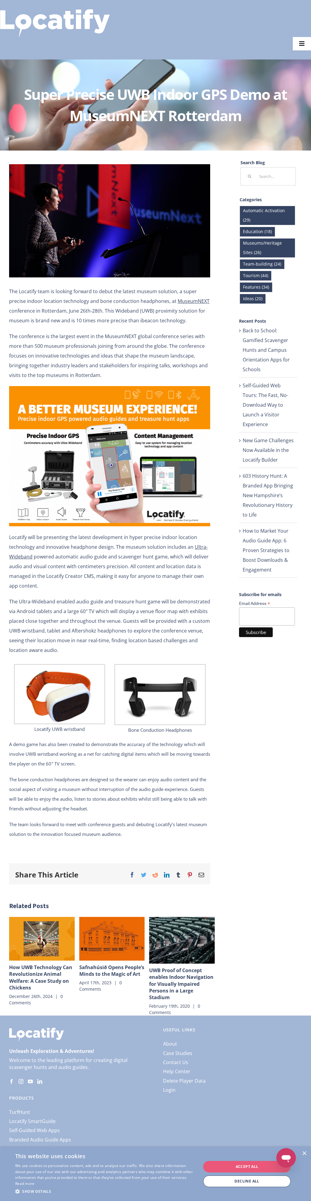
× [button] (304, 1153)
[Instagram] (21, 1081)
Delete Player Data (184, 1080)
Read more (25, 1183)
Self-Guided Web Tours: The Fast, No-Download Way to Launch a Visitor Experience (265, 405)
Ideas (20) (252, 298)
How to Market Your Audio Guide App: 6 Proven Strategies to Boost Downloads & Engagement (266, 550)
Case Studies (177, 1053)
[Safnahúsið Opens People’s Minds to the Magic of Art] (112, 939)
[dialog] (155, 1174)
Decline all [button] (246, 1181)
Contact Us (175, 1062)
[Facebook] (11, 1081)
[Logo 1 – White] (55, 11)
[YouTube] (30, 1081)
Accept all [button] (247, 1166)
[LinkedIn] (39, 1081)
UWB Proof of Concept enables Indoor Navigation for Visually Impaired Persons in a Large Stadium (181, 984)
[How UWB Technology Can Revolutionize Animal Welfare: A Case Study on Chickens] (42, 939)
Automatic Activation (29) (264, 215)
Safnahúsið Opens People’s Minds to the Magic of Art (111, 970)
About (170, 1043)
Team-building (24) (262, 264)
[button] (105, 1191)
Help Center (176, 1071)
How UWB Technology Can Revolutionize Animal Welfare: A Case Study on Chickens (40, 977)
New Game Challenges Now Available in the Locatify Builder (268, 450)
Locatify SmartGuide (32, 1121)
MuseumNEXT (194, 301)
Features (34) (256, 287)
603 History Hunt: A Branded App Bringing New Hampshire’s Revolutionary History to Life (268, 495)
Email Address (254, 603)
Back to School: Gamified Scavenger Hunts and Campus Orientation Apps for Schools (266, 350)
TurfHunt (19, 1112)
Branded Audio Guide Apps (40, 1139)
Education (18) (257, 231)
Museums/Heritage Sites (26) (262, 247)
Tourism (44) (255, 275)
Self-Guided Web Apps (34, 1130)
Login (169, 1090)
